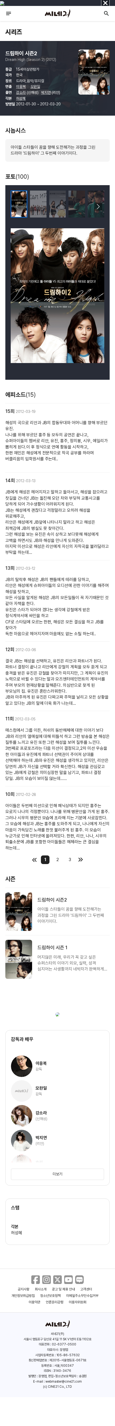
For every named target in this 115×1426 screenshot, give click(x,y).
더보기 (57, 1174)
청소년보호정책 (50, 1296)
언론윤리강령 (54, 1302)
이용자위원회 (77, 1302)
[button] (98, 207)
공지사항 (23, 1289)
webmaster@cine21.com (63, 1381)
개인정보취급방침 (23, 1296)
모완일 (35, 86)
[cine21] (57, 13)
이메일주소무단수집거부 (82, 1296)
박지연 (46, 92)
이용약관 (34, 1302)
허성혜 (21, 98)
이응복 (21, 86)
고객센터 (86, 1289)
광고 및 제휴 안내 (63, 1289)
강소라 (21, 92)
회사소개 (41, 1289)
